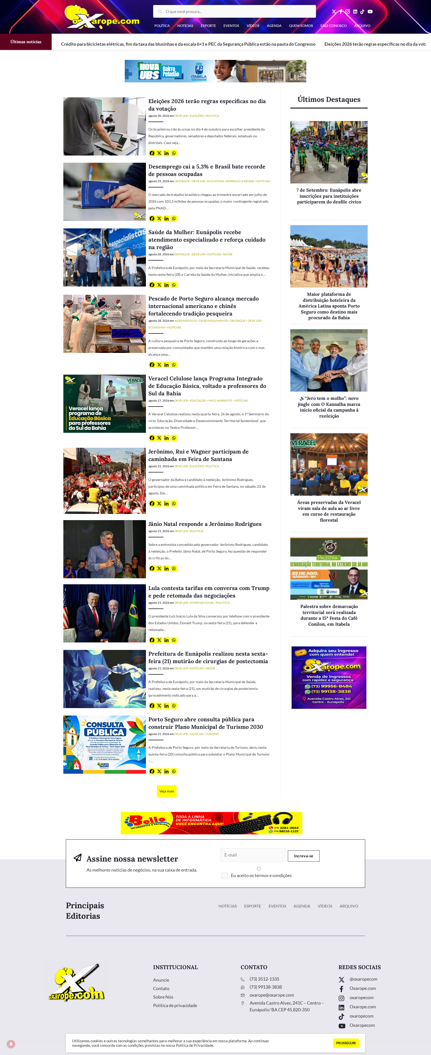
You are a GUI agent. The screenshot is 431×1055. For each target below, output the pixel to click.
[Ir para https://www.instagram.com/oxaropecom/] (379, 998)
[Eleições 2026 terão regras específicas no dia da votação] (104, 126)
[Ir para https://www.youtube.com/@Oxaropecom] (379, 1026)
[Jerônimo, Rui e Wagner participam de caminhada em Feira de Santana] (104, 480)
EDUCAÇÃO (198, 400)
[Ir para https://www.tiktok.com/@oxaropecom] (379, 1017)
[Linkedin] (166, 153)
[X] (159, 153)
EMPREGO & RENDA (240, 181)
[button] (304, 855)
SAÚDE (228, 254)
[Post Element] (329, 170)
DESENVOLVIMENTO (213, 320)
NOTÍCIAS (263, 181)
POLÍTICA (212, 116)
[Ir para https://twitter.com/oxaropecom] (379, 980)
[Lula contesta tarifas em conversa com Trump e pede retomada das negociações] (104, 613)
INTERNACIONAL (202, 602)
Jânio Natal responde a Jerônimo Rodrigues (205, 523)
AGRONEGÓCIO (185, 320)
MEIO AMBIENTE (220, 400)
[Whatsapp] (174, 153)
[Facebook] (152, 153)
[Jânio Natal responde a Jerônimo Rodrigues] (104, 549)
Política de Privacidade (194, 1045)
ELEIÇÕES (197, 116)
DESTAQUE (182, 181)
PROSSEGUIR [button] (346, 1043)
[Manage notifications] (11, 1044)
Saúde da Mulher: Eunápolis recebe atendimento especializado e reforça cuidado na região (206, 240)
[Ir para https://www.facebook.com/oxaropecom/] (379, 989)
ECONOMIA (215, 181)
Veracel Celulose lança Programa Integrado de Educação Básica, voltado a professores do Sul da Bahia (207, 386)
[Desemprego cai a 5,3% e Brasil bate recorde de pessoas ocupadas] (104, 191)
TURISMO (212, 734)
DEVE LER (181, 116)
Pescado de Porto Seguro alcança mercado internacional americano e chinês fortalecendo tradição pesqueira (203, 306)
